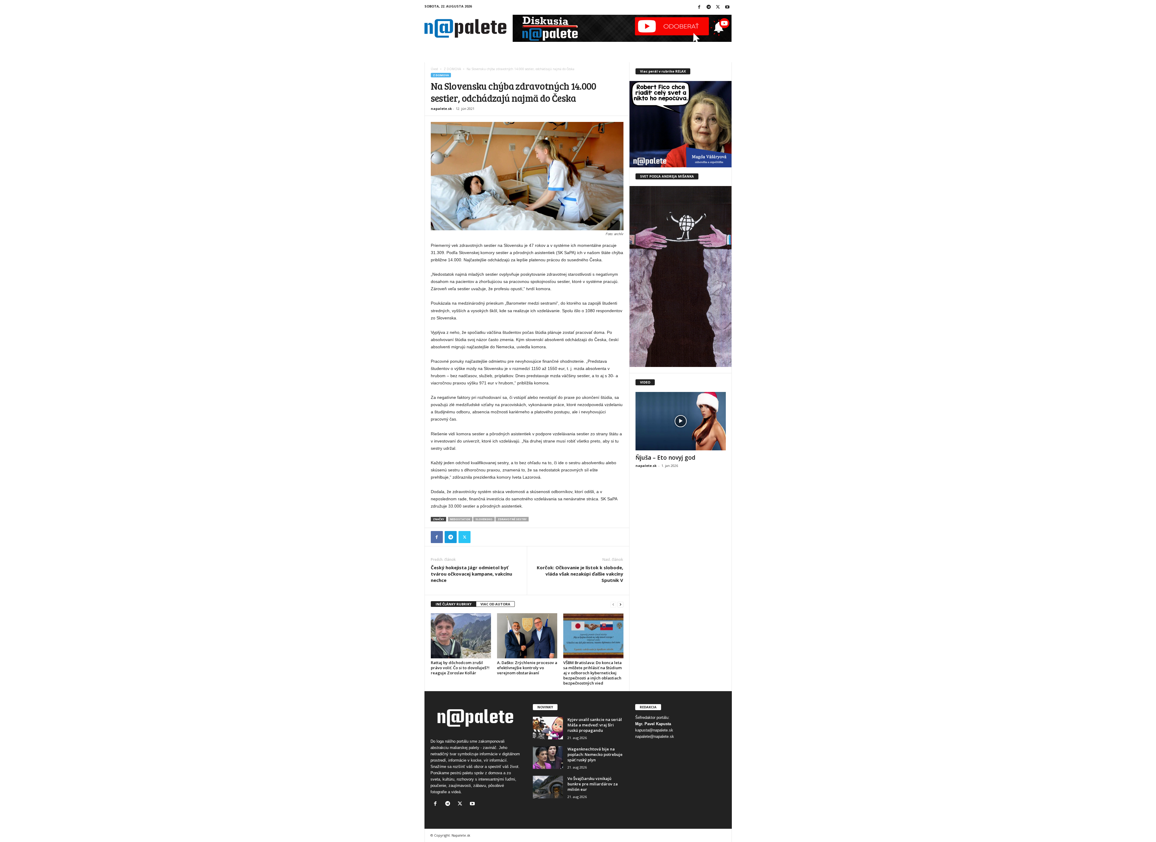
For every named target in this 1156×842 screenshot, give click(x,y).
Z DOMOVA (452, 69)
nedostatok (460, 519)
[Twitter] (718, 7)
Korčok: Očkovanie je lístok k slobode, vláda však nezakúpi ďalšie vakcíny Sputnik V (580, 573)
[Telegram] (708, 7)
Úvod (434, 69)
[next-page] (620, 604)
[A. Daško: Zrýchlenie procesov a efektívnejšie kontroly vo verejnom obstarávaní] (527, 635)
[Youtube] (727, 7)
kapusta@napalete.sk (654, 730)
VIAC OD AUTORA (495, 604)
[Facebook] (699, 7)
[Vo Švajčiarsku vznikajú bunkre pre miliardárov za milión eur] (548, 787)
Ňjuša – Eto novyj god (665, 457)
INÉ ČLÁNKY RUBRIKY (453, 604)
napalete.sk (441, 108)
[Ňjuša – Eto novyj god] (680, 421)
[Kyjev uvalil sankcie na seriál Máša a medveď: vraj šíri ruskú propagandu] (548, 728)
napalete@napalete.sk (654, 736)
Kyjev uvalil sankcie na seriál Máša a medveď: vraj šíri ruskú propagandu (594, 725)
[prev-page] (613, 604)
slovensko (484, 519)
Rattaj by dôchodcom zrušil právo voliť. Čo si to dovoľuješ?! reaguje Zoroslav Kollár (460, 668)
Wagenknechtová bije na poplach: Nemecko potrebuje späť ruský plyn (595, 754)
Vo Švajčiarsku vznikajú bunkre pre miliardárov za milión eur (592, 784)
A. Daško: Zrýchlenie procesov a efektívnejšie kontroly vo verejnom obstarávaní (527, 668)
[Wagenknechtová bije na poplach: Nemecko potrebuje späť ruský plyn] (548, 757)
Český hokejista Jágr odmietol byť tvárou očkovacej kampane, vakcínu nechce (471, 573)
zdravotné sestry (512, 519)
